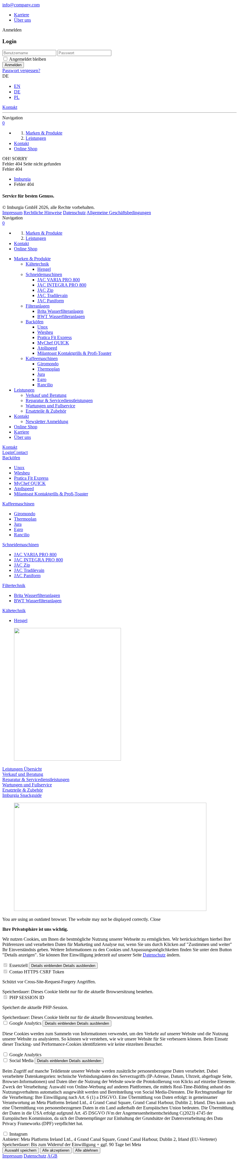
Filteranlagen (38, 305)
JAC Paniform (50, 300)
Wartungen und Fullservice (50, 405)
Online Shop (25, 426)
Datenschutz (74, 212)
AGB (52, 1155)
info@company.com (21, 4)
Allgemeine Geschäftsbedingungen (119, 212)
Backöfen (34, 321)
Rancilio (45, 384)
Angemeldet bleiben (27, 59)
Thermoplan (48, 368)
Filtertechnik (13, 585)
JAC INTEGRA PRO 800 (61, 284)
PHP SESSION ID (26, 997)
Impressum (12, 212)
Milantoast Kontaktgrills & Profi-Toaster (74, 353)
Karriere (21, 14)
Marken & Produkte (32, 258)
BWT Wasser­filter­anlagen (61, 316)
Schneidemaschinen (44, 274)
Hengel (44, 269)
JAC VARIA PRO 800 (58, 279)
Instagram (18, 1134)
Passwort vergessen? (21, 70)
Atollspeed (47, 347)
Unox (42, 326)
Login (7, 452)
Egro (41, 379)
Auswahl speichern (20, 1150)
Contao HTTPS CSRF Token (36, 971)
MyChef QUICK (53, 342)
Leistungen (24, 389)
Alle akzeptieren (55, 1150)
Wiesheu (45, 332)
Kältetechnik (37, 263)
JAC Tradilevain (52, 295)
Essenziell (18, 965)
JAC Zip (45, 290)
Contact (20, 452)
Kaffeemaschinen (42, 358)
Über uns (22, 20)
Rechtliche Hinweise (43, 212)
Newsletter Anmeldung (47, 421)
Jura (41, 374)
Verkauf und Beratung (46, 395)
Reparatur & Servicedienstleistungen (59, 400)
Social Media (21, 1060)
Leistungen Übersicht (22, 769)
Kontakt (21, 416)
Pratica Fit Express (54, 337)
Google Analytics (25, 1023)
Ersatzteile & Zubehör (46, 410)
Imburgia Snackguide (22, 795)
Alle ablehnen (86, 1150)
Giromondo (48, 363)
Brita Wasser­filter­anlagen (60, 311)
